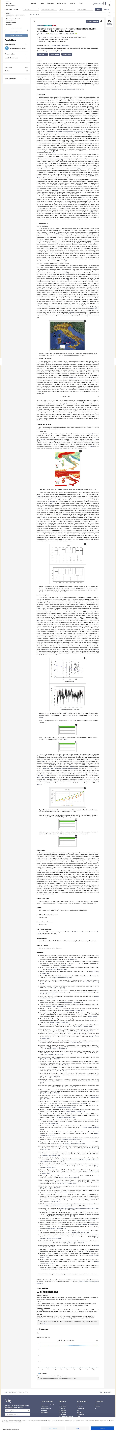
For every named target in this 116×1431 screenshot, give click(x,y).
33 (78, 168)
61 (74, 881)
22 (54, 151)
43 (56, 190)
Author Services (61, 3)
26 (90, 161)
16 (86, 129)
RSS (101, 1392)
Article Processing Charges (48, 1404)
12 (37, 118)
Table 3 (39, 777)
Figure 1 (95, 308)
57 (71, 414)
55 (68, 414)
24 (54, 152)
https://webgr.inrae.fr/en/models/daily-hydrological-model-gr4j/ (60, 768)
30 (59, 163)
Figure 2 (90, 433)
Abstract (8, 1)
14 (68, 127)
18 (57, 140)
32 (45, 167)
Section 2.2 (52, 253)
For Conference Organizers (66, 1416)
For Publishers (62, 1412)
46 (63, 201)
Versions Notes (67, 54)
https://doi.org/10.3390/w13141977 (60, 45)
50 (43, 259)
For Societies (62, 1414)
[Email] (38, 1292)
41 (39, 177)
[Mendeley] (56, 1292)
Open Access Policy (46, 1408)
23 (52, 152)
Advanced (106, 9)
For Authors (62, 1404)
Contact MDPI (44, 1410)
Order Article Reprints (92, 21)
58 (77, 626)
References (9, 24)
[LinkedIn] (44, 1292)
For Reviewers (62, 1406)
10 (51, 111)
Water (6, 1392)
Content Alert (107, 1392)
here (45, 1323)
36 (86, 174)
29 (57, 163)
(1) (98, 396)
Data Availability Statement (13, 19)
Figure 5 (61, 756)
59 (78, 626)
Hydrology (58, 50)
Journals (33, 3)
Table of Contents (10, 79)
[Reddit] (53, 1292)
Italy (65, 89)
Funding (8, 13)
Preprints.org (80, 1408)
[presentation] (64, 396)
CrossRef (60, 969)
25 (61, 160)
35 (89, 168)
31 (87, 165)
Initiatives (72, 3)
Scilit (65, 969)
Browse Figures (54, 54)
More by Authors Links (11, 58)
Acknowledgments (10, 20)
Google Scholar (72, 959)
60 (80, 626)
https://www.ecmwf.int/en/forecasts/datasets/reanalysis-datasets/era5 (65, 131)
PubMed (58, 1238)
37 (88, 174)
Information (50, 3)
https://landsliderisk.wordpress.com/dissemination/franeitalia (54, 305)
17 (51, 138)
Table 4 (42, 775)
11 (71, 115)
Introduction (9, 3)
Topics (42, 3)
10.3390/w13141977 (33, 14)
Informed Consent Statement (13, 17)
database (69, 89)
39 (91, 174)
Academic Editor (10, 44)
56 (69, 414)
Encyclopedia (80, 1414)
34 (79, 168)
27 (92, 161)
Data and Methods (10, 5)
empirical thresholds (78, 89)
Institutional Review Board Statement (15, 15)
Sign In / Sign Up (98, 3)
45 (59, 190)
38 (90, 174)
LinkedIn (97, 1404)
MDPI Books (80, 1406)
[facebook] (47, 1292)
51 (66, 261)
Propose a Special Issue (16, 35)
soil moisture (46, 89)
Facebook (97, 1406)
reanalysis (54, 89)
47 (65, 201)
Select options (10, 1411)
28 (46, 163)
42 (37, 188)
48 (66, 206)
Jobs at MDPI (44, 1412)
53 (91, 308)
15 (84, 129)
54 (90, 384)
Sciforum (79, 1404)
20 (73, 142)
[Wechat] (50, 1292)
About (80, 3)
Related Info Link (10, 54)
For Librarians (62, 1410)
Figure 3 (39, 496)
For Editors (62, 1408)
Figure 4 (39, 608)
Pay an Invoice (44, 1406)
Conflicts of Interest (11, 22)
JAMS (78, 1416)
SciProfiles (79, 1412)
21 (91, 143)
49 (67, 232)
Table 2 (57, 638)
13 (37, 122)
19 (64, 142)
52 (90, 308)
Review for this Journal (16, 31)
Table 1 (39, 620)
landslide (60, 89)
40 (37, 177)
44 (57, 190)
